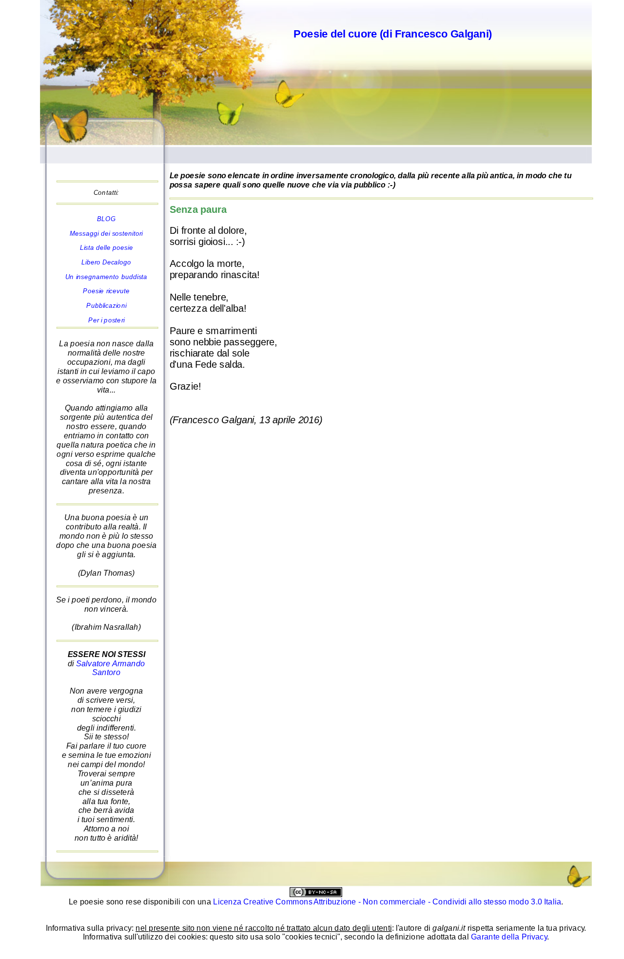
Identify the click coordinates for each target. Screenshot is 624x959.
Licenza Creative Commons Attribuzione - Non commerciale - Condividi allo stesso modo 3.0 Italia (387, 901)
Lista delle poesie (106, 247)
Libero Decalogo (106, 262)
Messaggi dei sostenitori (106, 233)
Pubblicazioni (106, 305)
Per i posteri (106, 319)
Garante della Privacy (509, 937)
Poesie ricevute (106, 291)
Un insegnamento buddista (106, 277)
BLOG (106, 219)
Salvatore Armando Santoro (110, 668)
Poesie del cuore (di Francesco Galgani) (392, 33)
